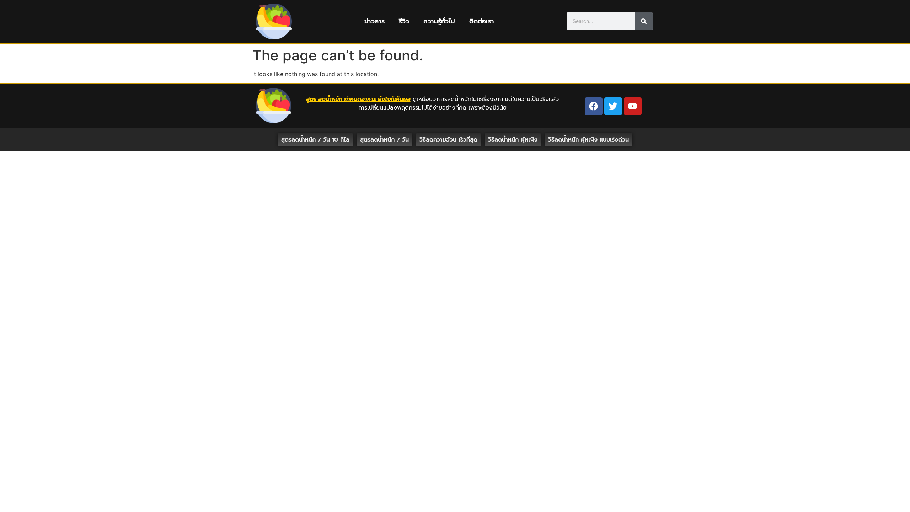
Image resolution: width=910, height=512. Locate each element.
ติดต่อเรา (481, 21)
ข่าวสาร (374, 21)
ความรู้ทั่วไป (439, 21)
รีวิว (404, 21)
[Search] (644, 21)
